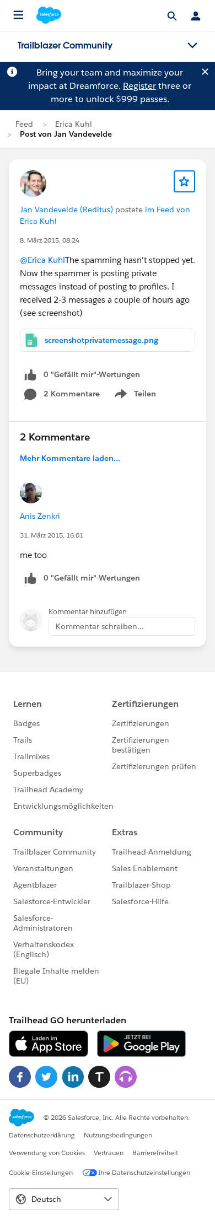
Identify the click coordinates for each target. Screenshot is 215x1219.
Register (139, 86)
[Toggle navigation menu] (192, 46)
